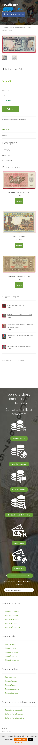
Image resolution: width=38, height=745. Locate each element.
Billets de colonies (11, 652)
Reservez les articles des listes (20, 576)
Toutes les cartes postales (14, 710)
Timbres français (11, 681)
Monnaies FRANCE (19, 438)
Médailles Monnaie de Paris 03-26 (19, 515)
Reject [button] (30, 739)
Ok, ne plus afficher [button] (20, 739)
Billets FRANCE (19, 543)
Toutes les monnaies (12, 611)
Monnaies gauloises (12, 619)
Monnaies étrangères (12, 627)
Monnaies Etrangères (19, 464)
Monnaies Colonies (19, 489)
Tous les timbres (11, 677)
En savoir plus (19, 742)
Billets (12, 28)
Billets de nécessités (12, 660)
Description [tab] (6, 129)
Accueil (6, 28)
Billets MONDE (19, 569)
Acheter (10, 109)
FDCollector (10, 5)
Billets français (10, 648)
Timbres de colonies (12, 689)
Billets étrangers (20, 28)
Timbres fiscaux (10, 685)
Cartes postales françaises (14, 714)
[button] (32, 38)
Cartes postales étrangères (14, 718)
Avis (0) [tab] (4, 135)
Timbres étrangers (11, 693)
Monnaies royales (11, 623)
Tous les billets (10, 644)
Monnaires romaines (12, 615)
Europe (29, 28)
